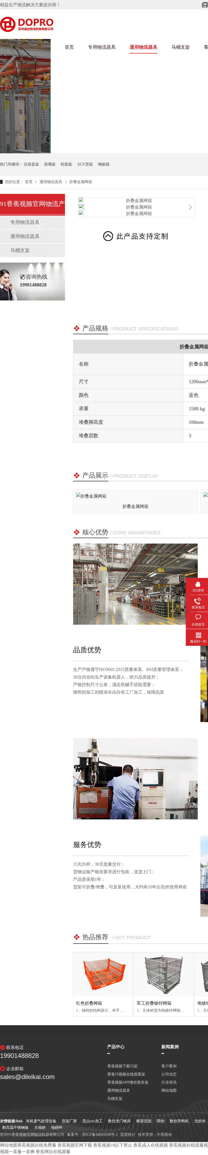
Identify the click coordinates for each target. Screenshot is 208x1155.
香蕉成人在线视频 (150, 1145)
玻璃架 (50, 164)
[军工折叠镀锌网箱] (163, 974)
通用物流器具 (143, 47)
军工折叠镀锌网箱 (154, 1003)
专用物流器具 (102, 47)
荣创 (160, 1121)
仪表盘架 (31, 164)
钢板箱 (103, 164)
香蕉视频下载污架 (122, 1066)
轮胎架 (66, 164)
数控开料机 (179, 1121)
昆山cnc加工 (92, 1121)
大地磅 (40, 1128)
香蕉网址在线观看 (53, 1151)
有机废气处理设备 (41, 1121)
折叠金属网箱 (80, 182)
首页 (69, 47)
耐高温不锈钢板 (15, 1128)
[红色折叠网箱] (103, 974)
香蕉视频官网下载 (74, 1145)
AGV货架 (85, 164)
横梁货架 (143, 1121)
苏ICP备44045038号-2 (100, 1135)
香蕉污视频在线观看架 (126, 1074)
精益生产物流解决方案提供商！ (30, 4)
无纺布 (200, 1121)
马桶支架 (180, 47)
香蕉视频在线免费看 (36, 1145)
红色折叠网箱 (89, 1003)
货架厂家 (69, 1121)
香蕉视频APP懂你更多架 (127, 1082)
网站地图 (8, 1145)
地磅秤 (56, 1128)
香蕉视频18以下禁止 (112, 1145)
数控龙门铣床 (119, 1121)
